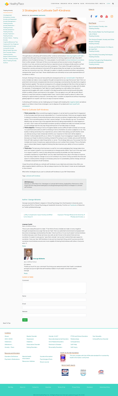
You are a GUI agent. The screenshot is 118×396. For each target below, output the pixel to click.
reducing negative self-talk (74, 56)
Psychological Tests (92, 3)
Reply (24, 246)
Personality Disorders (55, 347)
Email (24, 304)
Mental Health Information (26, 357)
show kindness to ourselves (75, 60)
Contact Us (35, 387)
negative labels (74, 102)
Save (24, 320)
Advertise (48, 387)
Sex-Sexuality (97, 336)
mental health (70, 78)
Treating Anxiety (94, 28)
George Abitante (39, 15)
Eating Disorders (32, 347)
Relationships (75, 339)
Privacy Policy (76, 387)
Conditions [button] (54, 3)
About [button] (102, 3)
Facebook (73, 205)
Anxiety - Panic (9, 347)
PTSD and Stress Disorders (79, 336)
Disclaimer (90, 387)
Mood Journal (44, 362)
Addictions (8, 342)
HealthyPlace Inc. (44, 395)
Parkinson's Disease (55, 344)
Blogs (82, 3)
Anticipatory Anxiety (9, 17)
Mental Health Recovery (10, 50)
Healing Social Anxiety (9, 46)
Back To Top (6, 323)
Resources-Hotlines (28, 361)
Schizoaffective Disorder (100, 339)
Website (24, 311)
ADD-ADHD (9, 339)
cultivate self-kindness (33, 176)
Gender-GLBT (53, 336)
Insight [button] (75, 3)
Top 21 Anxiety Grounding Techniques (101, 55)
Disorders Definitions (11, 356)
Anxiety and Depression (10, 19)
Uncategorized (7, 15)
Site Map (10, 387)
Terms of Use (61, 387)
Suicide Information (46, 356)
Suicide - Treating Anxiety (10, 58)
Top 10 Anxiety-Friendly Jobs (98, 26)
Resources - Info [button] (66, 3)
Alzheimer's (8, 344)
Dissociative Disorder (33, 344)
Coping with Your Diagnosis (11, 44)
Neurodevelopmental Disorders (59, 339)
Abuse (7, 336)
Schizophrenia (75, 342)
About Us (22, 387)
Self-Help (74, 344)
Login (108, 3)
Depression (30, 339)
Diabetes (29, 342)
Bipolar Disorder (32, 336)
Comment (25, 280)
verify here (85, 357)
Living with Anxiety (8, 48)
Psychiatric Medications (12, 359)
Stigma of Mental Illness (10, 56)
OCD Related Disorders (56, 342)
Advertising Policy (105, 387)
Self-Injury (74, 347)
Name (24, 296)
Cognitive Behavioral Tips (10, 42)
